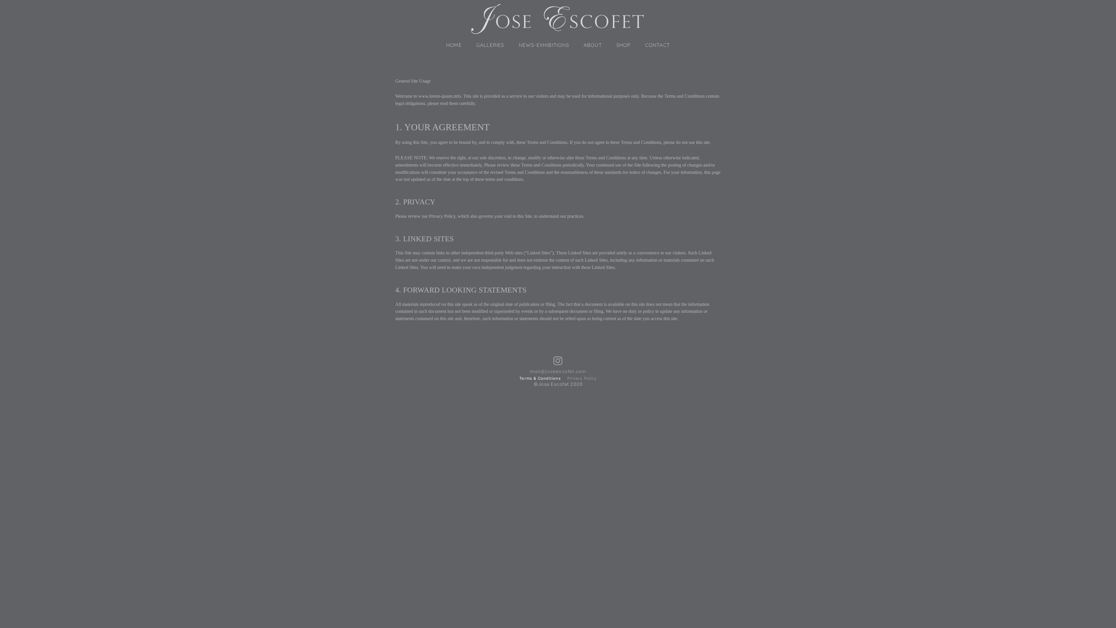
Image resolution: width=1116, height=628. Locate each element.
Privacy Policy (582, 378)
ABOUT (593, 45)
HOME (454, 45)
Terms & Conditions (540, 378)
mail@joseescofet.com (558, 371)
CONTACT (657, 45)
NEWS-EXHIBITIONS (544, 45)
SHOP (623, 45)
